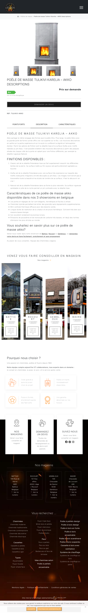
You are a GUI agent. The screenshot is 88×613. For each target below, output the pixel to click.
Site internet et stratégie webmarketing (37, 598)
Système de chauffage (70, 552)
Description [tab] (41, 124)
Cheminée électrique (18, 536)
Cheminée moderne (18, 524)
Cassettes (18, 542)
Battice (45, 234)
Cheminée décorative (18, 533)
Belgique (15, 489)
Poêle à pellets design (70, 521)
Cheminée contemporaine (18, 530)
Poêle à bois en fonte (70, 528)
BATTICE (15, 476)
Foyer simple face (18, 567)
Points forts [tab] (19, 124)
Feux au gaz (44, 548)
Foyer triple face (44, 521)
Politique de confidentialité (37, 587)
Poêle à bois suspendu (70, 542)
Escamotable (18, 561)
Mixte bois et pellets (44, 524)
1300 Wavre (73, 487)
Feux (44, 539)
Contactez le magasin (11, 331)
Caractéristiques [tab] (67, 124)
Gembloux (62, 234)
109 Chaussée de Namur (54, 481)
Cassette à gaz (18, 552)
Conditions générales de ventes (63, 587)
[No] (85, 607)
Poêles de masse (26, 16)
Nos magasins (43, 260)
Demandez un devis (42, 433)
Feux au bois (44, 545)
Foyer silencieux (44, 527)
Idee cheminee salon (44, 560)
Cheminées (18, 521)
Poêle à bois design (70, 525)
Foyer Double (18, 564)
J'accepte (31, 609)
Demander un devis (44, 104)
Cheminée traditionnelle (18, 527)
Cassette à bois (18, 549)
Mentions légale (18, 587)
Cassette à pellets (18, 546)
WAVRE (73, 476)
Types (18, 558)
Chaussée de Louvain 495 (73, 481)
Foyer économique (44, 530)
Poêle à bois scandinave (70, 538)
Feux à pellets (44, 542)
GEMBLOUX (53, 476)
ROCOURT (34, 476)
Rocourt (52, 234)
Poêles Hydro (44, 533)
